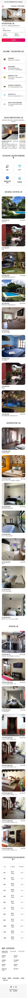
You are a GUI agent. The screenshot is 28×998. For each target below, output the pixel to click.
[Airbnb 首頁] (3, 6)
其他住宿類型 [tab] (13, 951)
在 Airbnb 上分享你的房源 (17, 6)
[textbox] (7, 35)
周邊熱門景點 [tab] (5, 951)
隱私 (11, 991)
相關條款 (15, 991)
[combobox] (13, 30)
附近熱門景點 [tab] (21, 951)
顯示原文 (20, 2)
